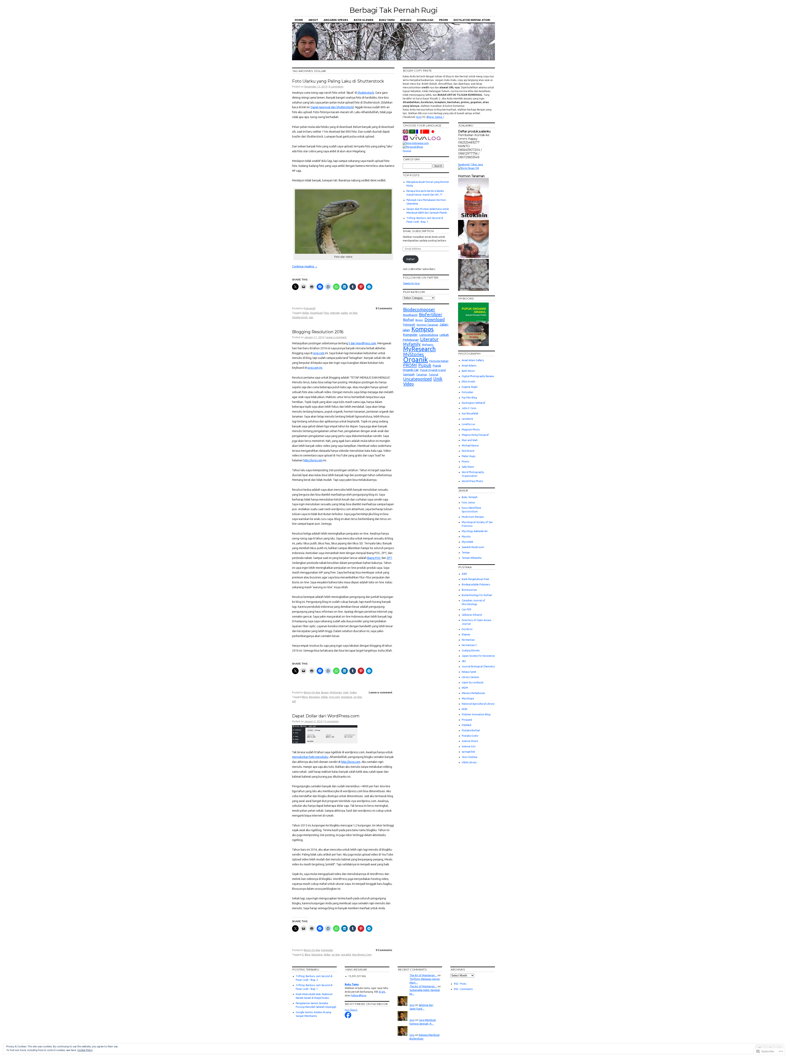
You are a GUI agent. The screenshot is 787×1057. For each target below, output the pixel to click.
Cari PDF (466, 609)
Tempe (466, 552)
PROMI (410, 365)
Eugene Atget (470, 387)
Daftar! (410, 259)
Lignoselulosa (428, 335)
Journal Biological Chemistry (478, 666)
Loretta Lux (468, 424)
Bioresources (469, 589)
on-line (353, 312)
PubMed (466, 725)
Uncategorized (417, 379)
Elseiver (466, 634)
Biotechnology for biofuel (477, 595)
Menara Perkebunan (473, 693)
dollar (305, 312)
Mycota (466, 536)
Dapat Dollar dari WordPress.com (325, 715)
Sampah (409, 374)
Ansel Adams (469, 365)
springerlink (468, 751)
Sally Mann (468, 466)
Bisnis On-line (312, 692)
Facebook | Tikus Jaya (470, 164)
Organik (415, 359)
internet (335, 312)
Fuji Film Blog (469, 397)
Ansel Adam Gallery (473, 360)
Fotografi (309, 308)
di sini (382, 991)
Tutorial (433, 374)
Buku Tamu (387, 19)
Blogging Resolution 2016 (317, 331)
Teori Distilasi (469, 757)
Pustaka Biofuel (471, 730)
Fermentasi (468, 639)
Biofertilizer (430, 314)
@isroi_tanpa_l (435, 117)
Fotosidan (467, 392)
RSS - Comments (463, 989)
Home (299, 19)
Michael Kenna (470, 445)
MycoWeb (467, 541)
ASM (464, 573)
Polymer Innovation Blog (476, 714)
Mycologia (468, 698)
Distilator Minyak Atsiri (472, 19)
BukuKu (405, 19)
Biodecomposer (419, 309)
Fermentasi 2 (469, 645)
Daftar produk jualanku (474, 131)
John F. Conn (469, 408)
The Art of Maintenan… (423, 975)
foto (326, 312)
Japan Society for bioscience (478, 655)
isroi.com (318, 353)
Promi (443, 19)
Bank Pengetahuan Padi (475, 579)
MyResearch (419, 349)
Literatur (429, 339)
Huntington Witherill (473, 403)
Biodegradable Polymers (476, 584)
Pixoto (465, 461)
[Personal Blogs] (413, 147)
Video (353, 692)
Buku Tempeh (470, 497)
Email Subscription (418, 231)
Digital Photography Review (478, 376)
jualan (344, 312)
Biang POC (374, 558)
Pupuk (424, 365)
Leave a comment (336, 337)
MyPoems (427, 344)
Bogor (325, 692)
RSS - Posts (460, 983)
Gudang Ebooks (471, 650)
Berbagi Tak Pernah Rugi (393, 10)
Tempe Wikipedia (471, 557)
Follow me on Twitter (421, 277)
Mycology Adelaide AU (475, 531)
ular (311, 317)
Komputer (327, 950)
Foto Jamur (468, 502)
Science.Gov (468, 746)
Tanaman (421, 374)
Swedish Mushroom (473, 547)
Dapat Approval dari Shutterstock (332, 107)
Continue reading (304, 266)
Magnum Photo (471, 429)
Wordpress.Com (362, 954)
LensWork (467, 419)
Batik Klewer (363, 19)
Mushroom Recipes (473, 516)
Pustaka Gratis (470, 735)
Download (425, 19)
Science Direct (470, 741)
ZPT (389, 558)
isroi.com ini (314, 367)
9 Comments (384, 950)
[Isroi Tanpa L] (348, 1017)
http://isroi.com (313, 460)
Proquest (467, 719)
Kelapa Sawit (469, 671)
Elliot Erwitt (468, 381)
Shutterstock (365, 92)
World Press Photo (472, 481)
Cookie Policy (85, 1050)
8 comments (336, 86)
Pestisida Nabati (438, 361)
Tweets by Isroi (411, 283)
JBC (464, 661)
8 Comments (384, 308)
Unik (345, 692)
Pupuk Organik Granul (433, 370)
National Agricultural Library (478, 703)
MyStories (336, 692)
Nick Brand (468, 450)
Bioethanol (410, 315)
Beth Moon (468, 371)
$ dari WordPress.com (362, 343)
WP (294, 701)
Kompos (422, 328)
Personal (407, 151)
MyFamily (412, 344)
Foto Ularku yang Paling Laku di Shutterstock (338, 81)
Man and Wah (470, 440)
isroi (411, 1005)
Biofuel (408, 320)
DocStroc (467, 629)
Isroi (418, 117)
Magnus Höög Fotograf (475, 434)
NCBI (464, 709)
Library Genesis (470, 677)
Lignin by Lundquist (472, 682)
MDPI (465, 687)
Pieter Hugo (468, 456)
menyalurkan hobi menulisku (310, 757)
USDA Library (469, 762)
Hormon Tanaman (427, 324)
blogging (314, 696)
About (313, 19)
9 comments (331, 721)
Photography (469, 353)
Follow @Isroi (358, 995)
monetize (346, 696)
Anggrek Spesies (336, 19)
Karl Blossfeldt (470, 413)
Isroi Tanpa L (351, 1009)
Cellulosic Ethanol (472, 614)
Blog (305, 696)
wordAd (346, 954)
